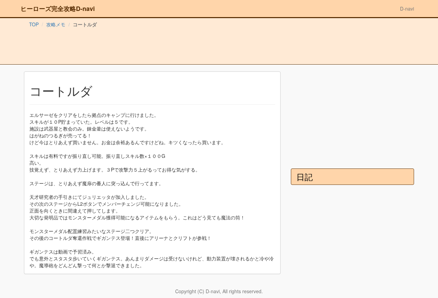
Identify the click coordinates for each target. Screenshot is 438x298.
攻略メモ (55, 24)
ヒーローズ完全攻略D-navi (58, 8)
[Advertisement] (219, 47)
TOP (34, 24)
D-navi (407, 8)
